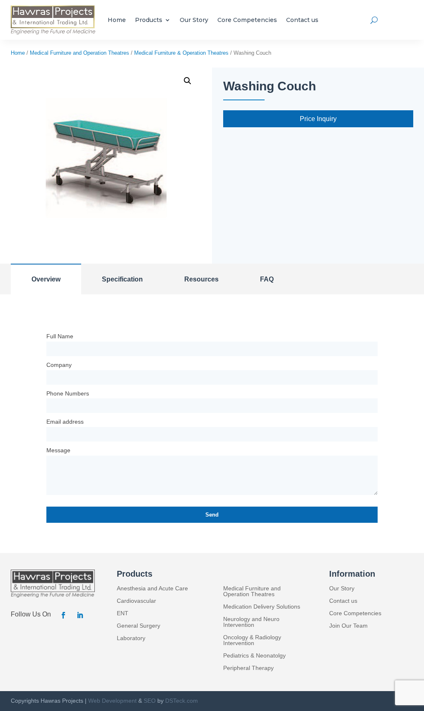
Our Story (194, 20)
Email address (65, 421)
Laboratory (131, 638)
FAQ (267, 279)
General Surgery (138, 626)
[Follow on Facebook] (63, 615)
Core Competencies (247, 20)
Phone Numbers (67, 393)
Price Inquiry (318, 118)
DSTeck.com (181, 700)
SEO (150, 700)
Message (58, 450)
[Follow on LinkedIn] (80, 615)
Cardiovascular (136, 601)
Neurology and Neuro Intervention (251, 622)
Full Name (59, 336)
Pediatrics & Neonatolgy (254, 656)
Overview (45, 279)
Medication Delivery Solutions (261, 607)
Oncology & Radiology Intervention (252, 640)
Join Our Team (348, 626)
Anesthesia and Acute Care (152, 588)
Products (148, 20)
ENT (122, 613)
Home (117, 20)
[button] (187, 80)
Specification (122, 279)
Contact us (302, 20)
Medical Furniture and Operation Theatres (79, 53)
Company (59, 365)
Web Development (112, 700)
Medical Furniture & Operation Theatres (181, 53)
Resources (201, 279)
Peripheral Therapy (248, 668)
